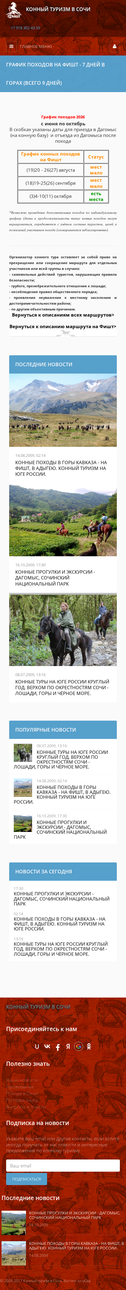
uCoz (86, 1280)
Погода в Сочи (22, 1093)
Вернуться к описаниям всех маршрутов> (63, 315)
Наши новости (22, 1080)
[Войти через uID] (37, 1046)
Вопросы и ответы (26, 1107)
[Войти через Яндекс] (68, 1046)
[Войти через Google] (78, 1046)
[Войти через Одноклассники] (89, 1046)
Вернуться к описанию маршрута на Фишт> (63, 326)
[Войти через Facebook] (57, 1046)
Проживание (20, 1087)
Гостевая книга (22, 1100)
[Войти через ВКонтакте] (47, 1046)
